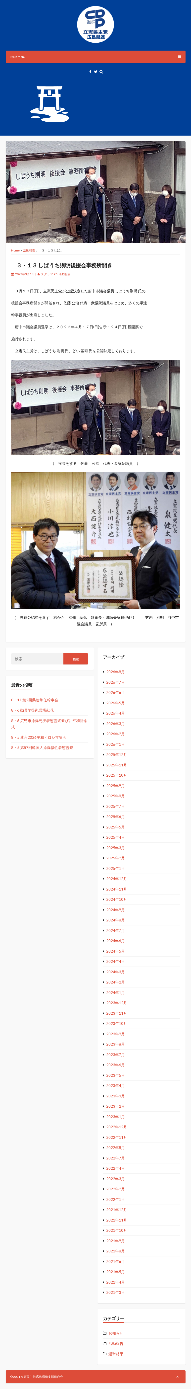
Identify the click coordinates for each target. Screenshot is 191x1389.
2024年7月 (115, 930)
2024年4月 (115, 961)
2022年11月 (116, 1137)
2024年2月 (115, 982)
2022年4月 (115, 1168)
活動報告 (29, 250)
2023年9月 (115, 1034)
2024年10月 (116, 899)
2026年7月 (115, 682)
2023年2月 (115, 1106)
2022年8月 (115, 1147)
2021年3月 (115, 1292)
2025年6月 (115, 816)
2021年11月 (116, 1220)
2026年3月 (115, 723)
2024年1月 (115, 992)
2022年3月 (115, 1178)
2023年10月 (116, 1023)
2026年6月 (115, 692)
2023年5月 (115, 1075)
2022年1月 (115, 1199)
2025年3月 (115, 847)
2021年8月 (115, 1251)
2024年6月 (115, 940)
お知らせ (115, 1333)
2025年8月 (115, 796)
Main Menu (18, 57)
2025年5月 (115, 827)
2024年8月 (115, 920)
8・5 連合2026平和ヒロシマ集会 (38, 737)
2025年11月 (116, 765)
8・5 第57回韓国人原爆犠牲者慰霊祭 (42, 747)
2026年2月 (115, 734)
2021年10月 (116, 1230)
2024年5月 (115, 951)
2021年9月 (115, 1240)
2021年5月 (115, 1271)
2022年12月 (116, 1127)
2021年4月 (115, 1282)
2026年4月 (115, 713)
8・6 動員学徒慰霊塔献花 (32, 710)
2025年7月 (115, 806)
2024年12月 (116, 878)
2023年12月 (116, 1002)
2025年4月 (115, 837)
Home (15, 250)
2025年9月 (115, 785)
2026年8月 (115, 671)
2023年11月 (116, 1013)
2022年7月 (115, 1158)
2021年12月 (116, 1209)
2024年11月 (116, 889)
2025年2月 (115, 858)
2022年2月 (115, 1189)
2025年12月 (116, 754)
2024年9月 (115, 909)
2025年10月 (116, 775)
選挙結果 (115, 1354)
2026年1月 (115, 744)
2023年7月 (115, 1054)
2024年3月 (115, 972)
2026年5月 (115, 703)
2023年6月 (115, 1064)
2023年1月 (115, 1116)
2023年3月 (115, 1096)
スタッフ (47, 274)
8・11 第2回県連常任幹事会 (34, 700)
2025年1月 (115, 868)
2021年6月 (115, 1261)
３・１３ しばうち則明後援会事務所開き (61, 265)
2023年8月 (115, 1044)
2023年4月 (115, 1085)
